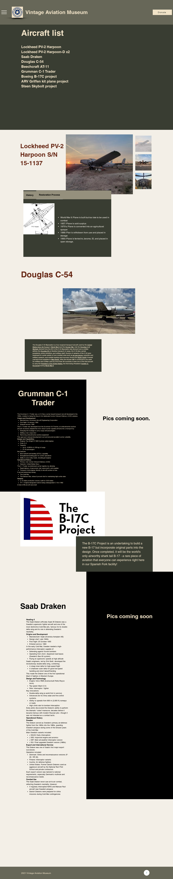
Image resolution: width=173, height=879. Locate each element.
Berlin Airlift (82, 357)
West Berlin (55, 359)
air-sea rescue (78, 355)
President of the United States (51, 364)
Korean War (70, 347)
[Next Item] (128, 164)
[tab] (29, 194)
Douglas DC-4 (46, 351)
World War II (55, 347)
